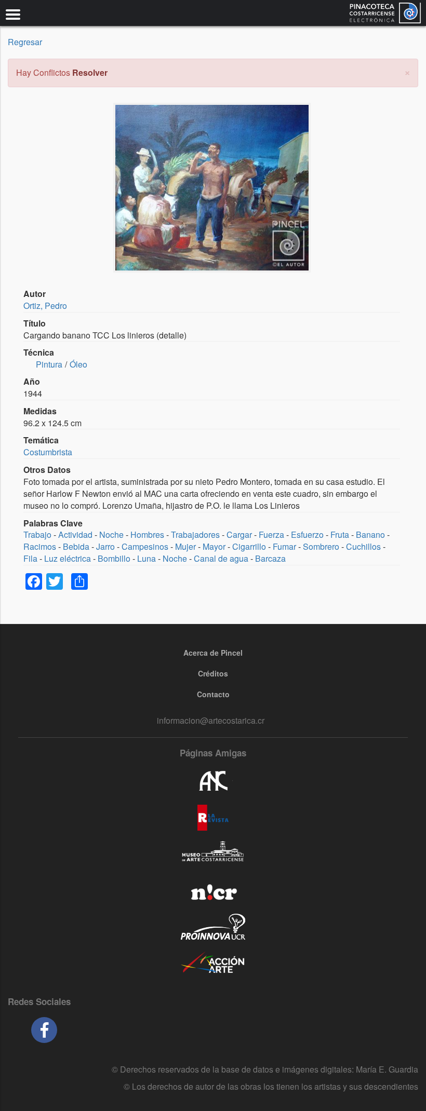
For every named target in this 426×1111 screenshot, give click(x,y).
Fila (30, 558)
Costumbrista (47, 452)
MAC (213, 854)
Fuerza (271, 534)
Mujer (185, 546)
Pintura (49, 364)
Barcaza (270, 558)
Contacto (213, 694)
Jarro (105, 546)
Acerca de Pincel (213, 652)
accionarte (213, 963)
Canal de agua (221, 558)
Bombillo (114, 558)
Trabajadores (195, 534)
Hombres (147, 534)
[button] (407, 71)
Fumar (284, 546)
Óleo (78, 364)
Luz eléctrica (67, 558)
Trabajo (37, 534)
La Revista (213, 818)
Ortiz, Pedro (45, 305)
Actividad (75, 534)
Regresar (25, 42)
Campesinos (145, 546)
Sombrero (321, 546)
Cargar (239, 534)
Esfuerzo (307, 534)
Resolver (90, 72)
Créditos (213, 673)
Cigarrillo (249, 546)
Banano (370, 534)
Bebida (76, 546)
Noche (111, 534)
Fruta (339, 534)
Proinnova (213, 927)
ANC (213, 781)
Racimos (39, 546)
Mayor (214, 546)
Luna (146, 558)
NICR (213, 890)
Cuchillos (363, 546)
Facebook (44, 1030)
